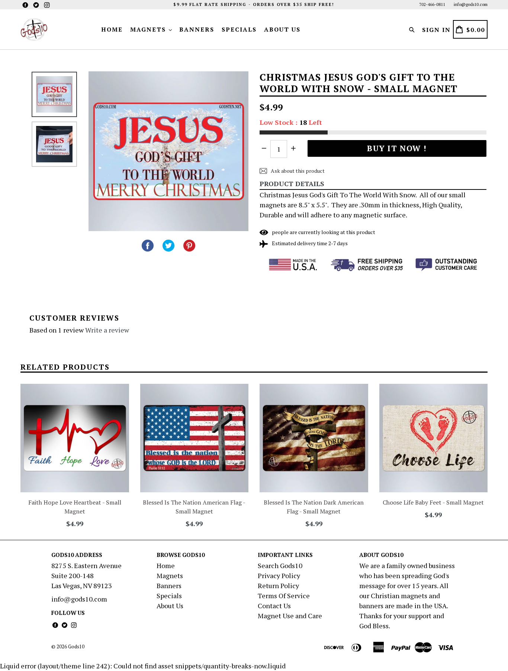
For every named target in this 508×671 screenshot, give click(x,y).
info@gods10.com (471, 4)
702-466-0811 (432, 4)
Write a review (107, 329)
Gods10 (76, 646)
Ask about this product (297, 170)
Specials (239, 29)
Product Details (292, 183)
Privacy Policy (279, 575)
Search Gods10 (280, 565)
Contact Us (274, 605)
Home (112, 29)
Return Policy (278, 585)
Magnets (149, 29)
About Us (282, 29)
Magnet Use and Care (290, 615)
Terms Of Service (284, 595)
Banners (196, 29)
